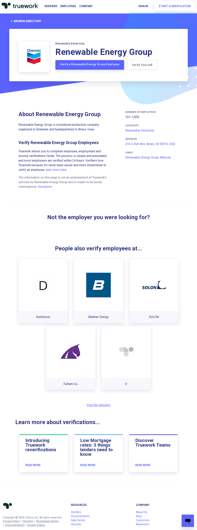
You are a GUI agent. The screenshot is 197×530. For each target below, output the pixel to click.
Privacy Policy (11, 521)
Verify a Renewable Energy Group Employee (89, 64)
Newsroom (142, 524)
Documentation (14, 525)
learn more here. (56, 170)
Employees (68, 6)
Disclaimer (45, 187)
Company (86, 6)
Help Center (78, 520)
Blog (138, 516)
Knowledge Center (47, 521)
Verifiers (50, 6)
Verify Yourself (142, 64)
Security (76, 524)
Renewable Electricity (139, 130)
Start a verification (175, 6)
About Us (141, 512)
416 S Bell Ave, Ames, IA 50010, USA (150, 144)
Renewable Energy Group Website (148, 157)
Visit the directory (98, 405)
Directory (28, 521)
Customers (142, 520)
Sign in (143, 6)
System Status (36, 525)
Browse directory (27, 21)
